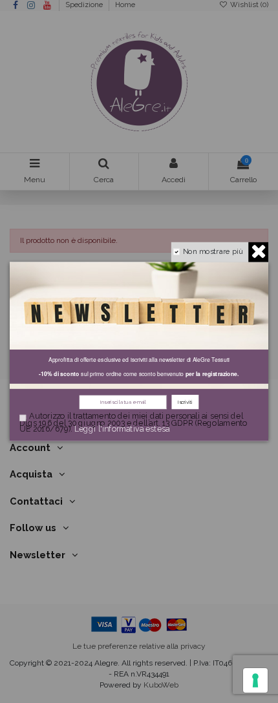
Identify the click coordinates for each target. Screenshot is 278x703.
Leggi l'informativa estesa (122, 429)
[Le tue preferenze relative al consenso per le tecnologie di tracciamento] (255, 680)
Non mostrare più (212, 251)
